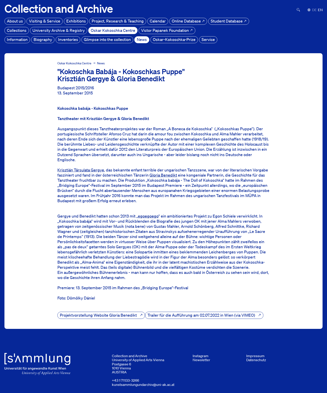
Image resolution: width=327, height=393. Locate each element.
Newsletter (201, 360)
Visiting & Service (44, 20)
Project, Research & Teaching (118, 20)
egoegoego (148, 216)
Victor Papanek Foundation (165, 30)
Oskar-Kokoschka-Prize (174, 39)
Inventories (68, 39)
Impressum (255, 356)
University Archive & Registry (58, 30)
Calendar (158, 20)
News (142, 39)
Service (208, 39)
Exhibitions (76, 20)
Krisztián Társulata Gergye (80, 169)
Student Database (227, 20)
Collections (16, 30)
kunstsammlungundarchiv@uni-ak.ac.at (143, 384)
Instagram (200, 356)
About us (15, 20)
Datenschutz (256, 360)
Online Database (187, 20)
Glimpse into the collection (107, 39)
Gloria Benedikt (163, 175)
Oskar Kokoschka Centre (113, 30)
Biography (43, 39)
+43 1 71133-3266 (125, 380)
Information (17, 39)
